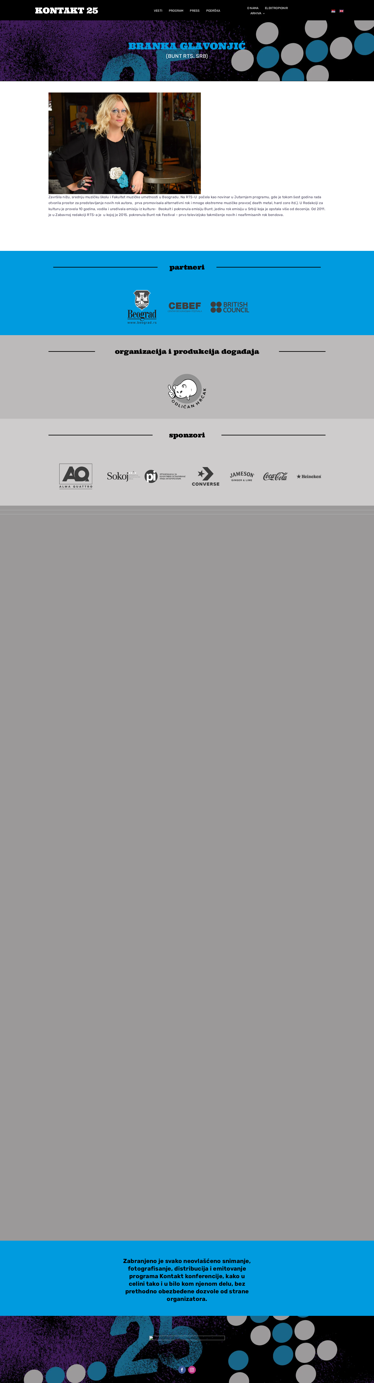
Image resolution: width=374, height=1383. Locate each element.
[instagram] (192, 1370)
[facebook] (182, 1370)
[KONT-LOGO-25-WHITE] (66, 9)
